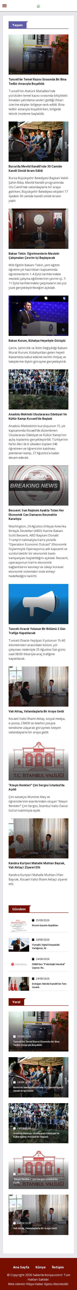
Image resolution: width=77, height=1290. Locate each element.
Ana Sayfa (21, 1267)
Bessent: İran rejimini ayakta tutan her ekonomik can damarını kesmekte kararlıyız (36, 515)
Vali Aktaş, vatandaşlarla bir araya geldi (36, 711)
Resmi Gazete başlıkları (45, 925)
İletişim (58, 1267)
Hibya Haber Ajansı (39, 1284)
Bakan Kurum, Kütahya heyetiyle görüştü (37, 340)
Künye (41, 1267)
